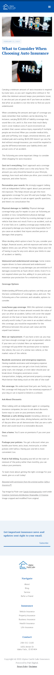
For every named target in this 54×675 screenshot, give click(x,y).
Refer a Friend (27, 596)
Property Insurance (27, 615)
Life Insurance (27, 627)
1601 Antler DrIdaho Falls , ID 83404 (27, 648)
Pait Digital (32, 662)
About (27, 584)
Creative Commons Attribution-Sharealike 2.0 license (25, 495)
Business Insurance (27, 619)
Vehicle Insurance (27, 611)
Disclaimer (33, 666)
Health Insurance (27, 623)
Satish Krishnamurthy (32, 491)
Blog (27, 588)
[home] (9, 7)
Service (27, 592)
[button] (49, 7)
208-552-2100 (27, 642)
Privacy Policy (22, 666)
